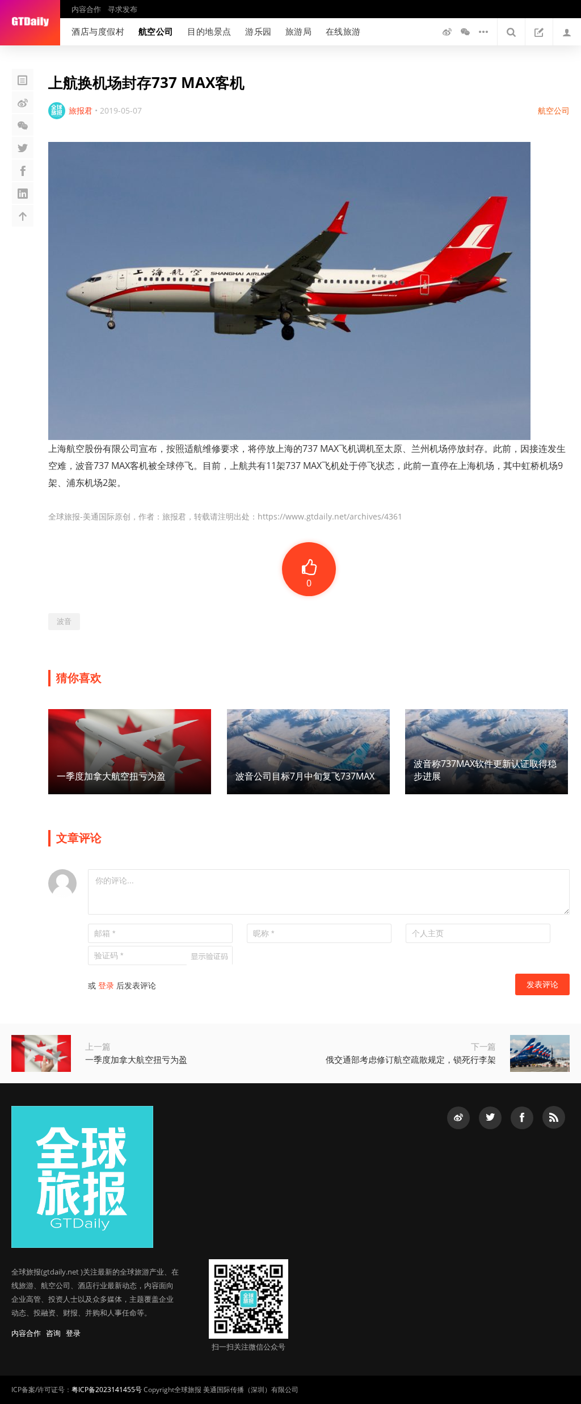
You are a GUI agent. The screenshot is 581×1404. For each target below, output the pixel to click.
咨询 (53, 1333)
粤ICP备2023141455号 (106, 1389)
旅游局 (298, 31)
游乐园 (258, 31)
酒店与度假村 (98, 31)
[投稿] (539, 31)
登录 (106, 985)
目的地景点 (209, 31)
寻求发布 (122, 9)
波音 (64, 621)
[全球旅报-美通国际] (30, 22)
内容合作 (86, 9)
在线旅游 (343, 31)
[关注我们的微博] (447, 31)
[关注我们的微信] (465, 31)
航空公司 (156, 31)
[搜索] (511, 31)
